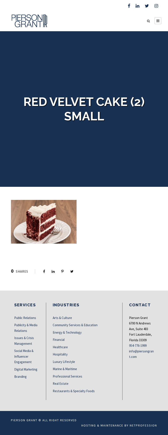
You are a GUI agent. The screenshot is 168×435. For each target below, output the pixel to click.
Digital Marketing (25, 369)
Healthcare (60, 347)
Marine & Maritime (65, 369)
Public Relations (25, 318)
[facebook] (129, 6)
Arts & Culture (62, 318)
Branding (20, 376)
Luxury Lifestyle (64, 362)
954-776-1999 (138, 345)
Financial (59, 340)
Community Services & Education (75, 325)
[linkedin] (137, 6)
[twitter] (147, 6)
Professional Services (67, 376)
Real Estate (60, 383)
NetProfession (143, 425)
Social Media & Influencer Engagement (23, 356)
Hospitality (60, 354)
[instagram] (156, 6)
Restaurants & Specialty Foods (74, 391)
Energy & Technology (67, 332)
